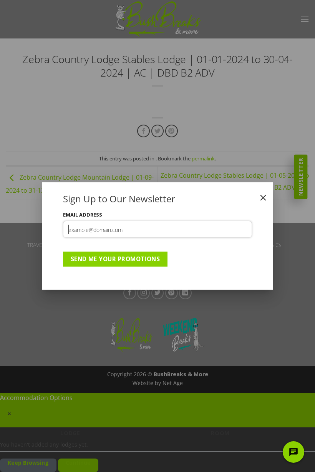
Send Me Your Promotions (115, 259)
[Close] (263, 197)
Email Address (82, 214)
